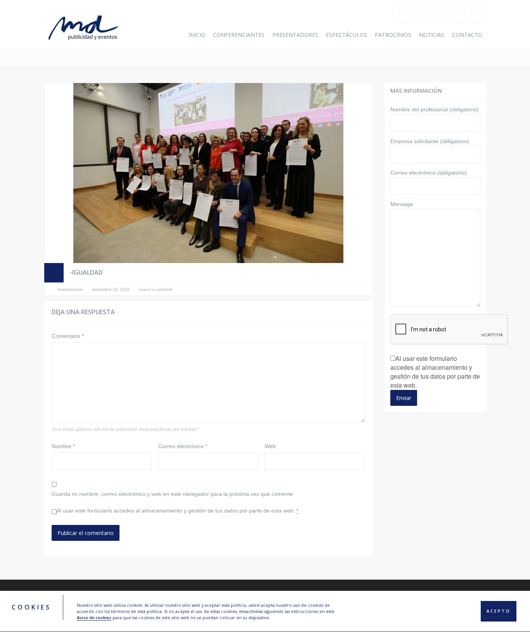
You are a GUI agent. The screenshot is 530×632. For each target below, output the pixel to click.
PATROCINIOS (393, 34)
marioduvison (70, 289)
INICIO (197, 34)
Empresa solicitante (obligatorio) (429, 141)
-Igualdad (86, 272)
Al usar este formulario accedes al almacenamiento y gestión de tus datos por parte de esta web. (177, 510)
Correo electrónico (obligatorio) (428, 173)
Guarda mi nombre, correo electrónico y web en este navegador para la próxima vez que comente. (173, 494)
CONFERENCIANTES (239, 34)
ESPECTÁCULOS (346, 34)
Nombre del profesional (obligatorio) (434, 109)
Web (270, 446)
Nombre (63, 446)
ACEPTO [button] (499, 611)
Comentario (68, 336)
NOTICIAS (431, 34)
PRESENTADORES (295, 34)
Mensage (401, 204)
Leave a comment (155, 289)
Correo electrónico (182, 446)
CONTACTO (467, 34)
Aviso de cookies (94, 617)
